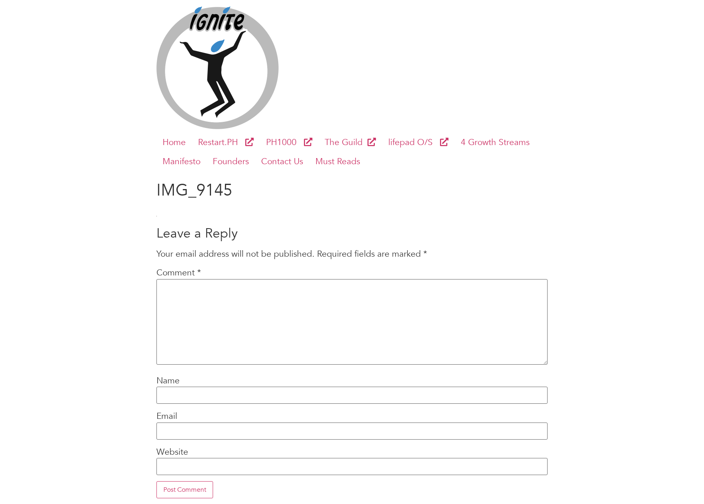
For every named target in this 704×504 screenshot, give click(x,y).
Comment (178, 273)
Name (168, 381)
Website (172, 452)
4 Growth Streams (495, 142)
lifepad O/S (414, 142)
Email (166, 416)
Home (174, 142)
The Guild (346, 142)
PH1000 (285, 142)
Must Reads (337, 161)
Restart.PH (221, 142)
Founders (231, 161)
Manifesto (181, 161)
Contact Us (282, 161)
